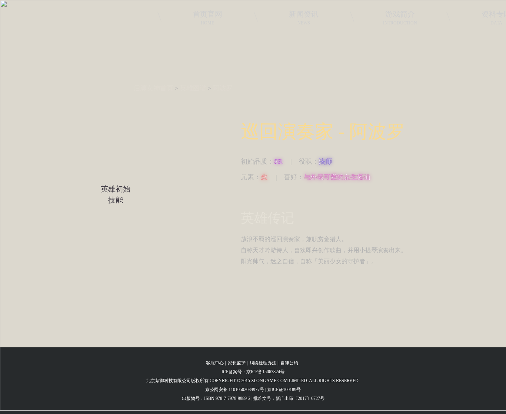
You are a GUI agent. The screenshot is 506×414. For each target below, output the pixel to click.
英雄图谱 (193, 88)
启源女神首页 (153, 88)
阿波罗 (223, 88)
